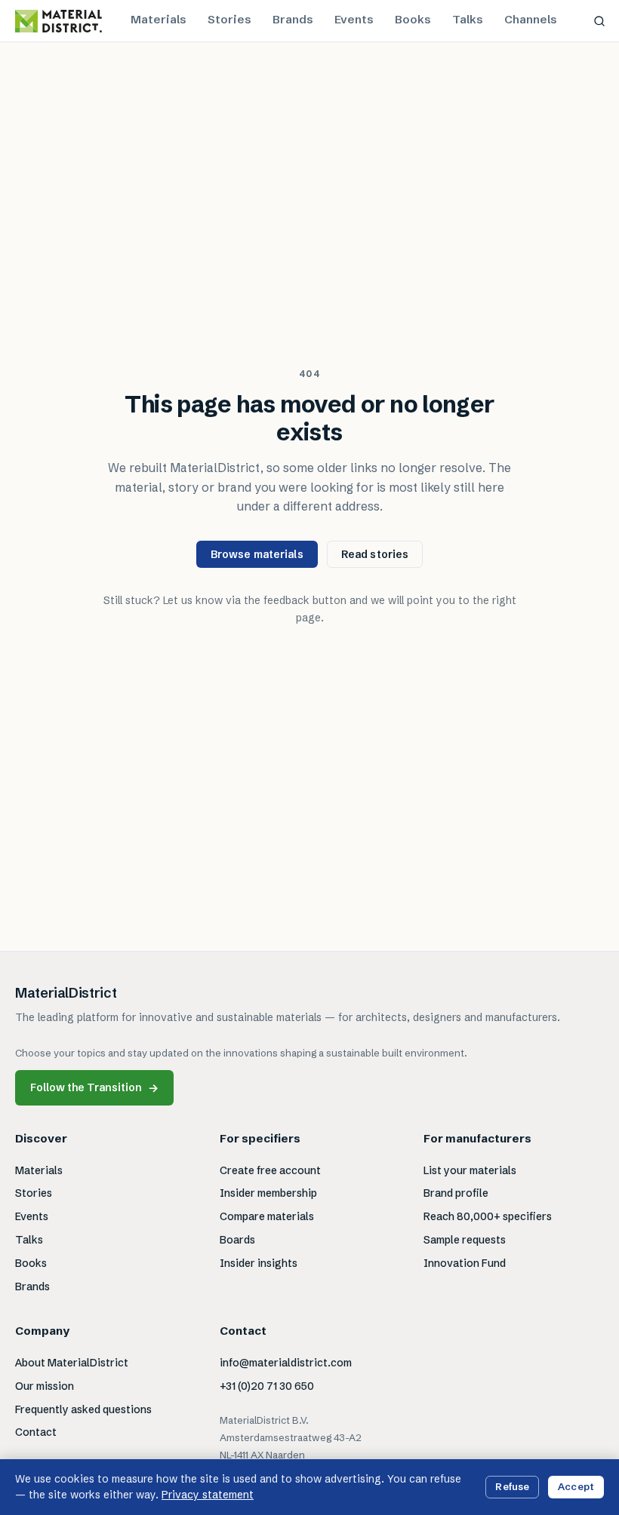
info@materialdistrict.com (286, 1362)
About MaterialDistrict (71, 1362)
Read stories (375, 554)
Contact (36, 1432)
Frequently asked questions (83, 1409)
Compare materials (267, 1216)
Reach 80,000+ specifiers (487, 1216)
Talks (467, 19)
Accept (576, 1486)
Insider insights (258, 1263)
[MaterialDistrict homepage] (58, 21)
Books (413, 19)
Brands (293, 19)
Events (354, 19)
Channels (530, 19)
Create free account (270, 1170)
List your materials (469, 1170)
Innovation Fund (464, 1263)
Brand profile (455, 1193)
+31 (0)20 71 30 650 (267, 1386)
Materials (158, 19)
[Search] (599, 21)
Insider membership (268, 1193)
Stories (229, 19)
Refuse (512, 1486)
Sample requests (464, 1240)
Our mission (44, 1386)
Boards (237, 1240)
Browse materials (257, 554)
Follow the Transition (94, 1088)
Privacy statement (208, 1494)
